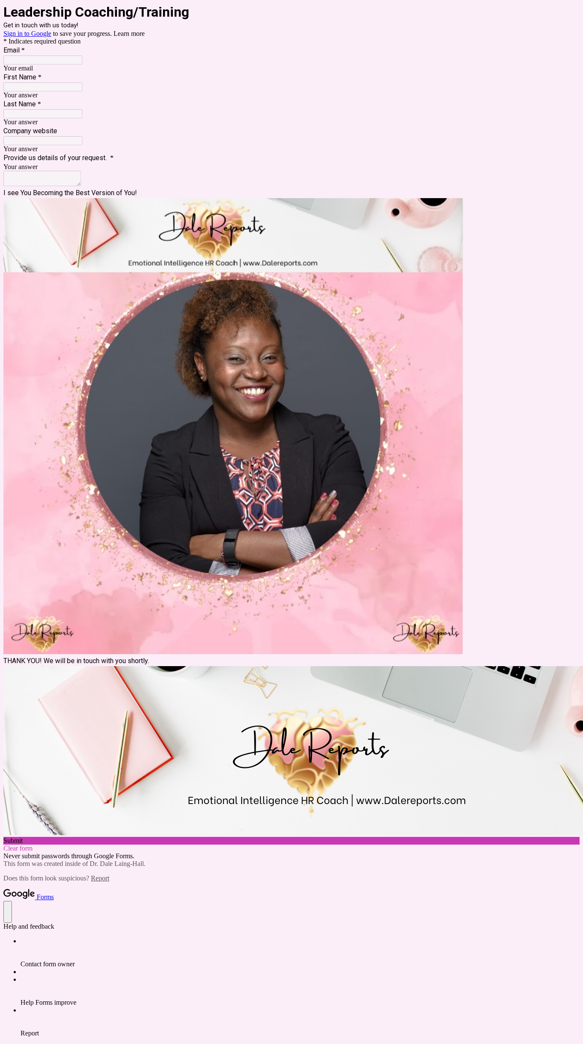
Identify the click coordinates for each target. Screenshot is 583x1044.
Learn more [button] (129, 33)
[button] (291, 841)
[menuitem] (300, 952)
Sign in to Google (27, 33)
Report (100, 878)
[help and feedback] (7, 912)
